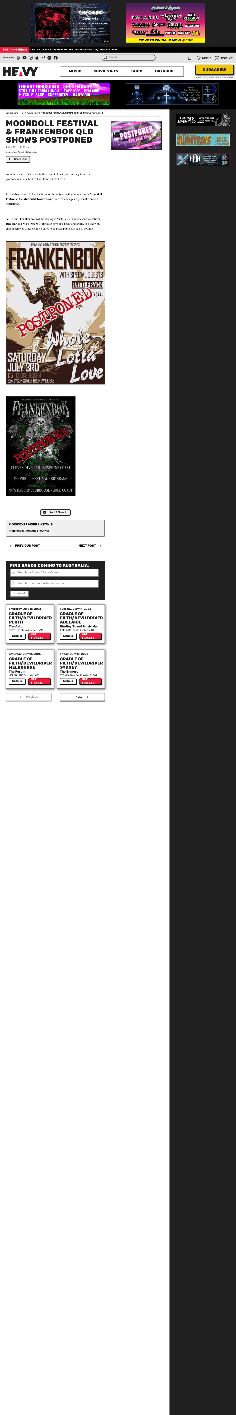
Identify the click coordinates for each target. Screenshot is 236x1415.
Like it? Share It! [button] (58, 512)
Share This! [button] (20, 159)
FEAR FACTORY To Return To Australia (52, 49)
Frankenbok (17, 530)
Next (78, 696)
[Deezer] (43, 57)
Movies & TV (106, 71)
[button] (190, 58)
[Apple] (37, 57)
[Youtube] (24, 57)
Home (22, 113)
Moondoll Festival (37, 530)
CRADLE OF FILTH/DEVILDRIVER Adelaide (81, 618)
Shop (136, 71)
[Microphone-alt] (18, 57)
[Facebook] (55, 57)
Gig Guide (165, 71)
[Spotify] (49, 57)
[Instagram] (31, 57)
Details (17, 636)
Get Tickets (37, 636)
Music (75, 71)
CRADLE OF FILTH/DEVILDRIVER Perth (30, 618)
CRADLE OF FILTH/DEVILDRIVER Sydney (81, 663)
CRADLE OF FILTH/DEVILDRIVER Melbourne (30, 663)
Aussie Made (33, 113)
